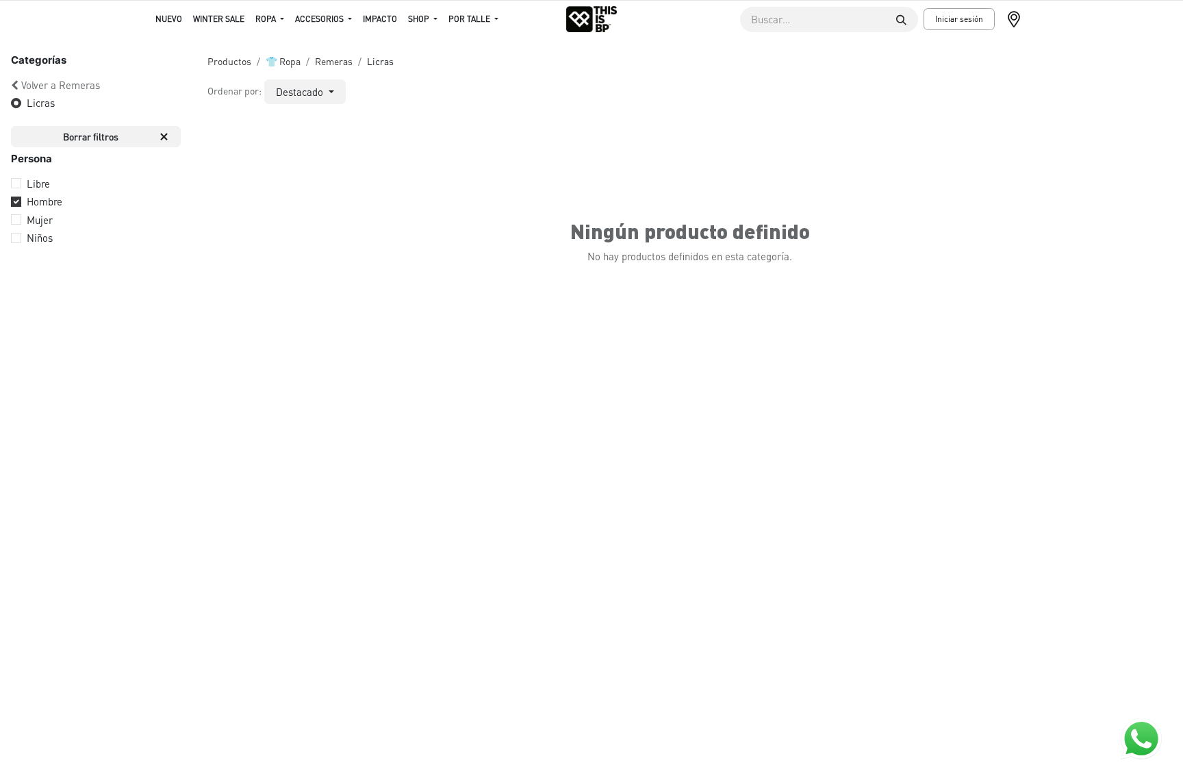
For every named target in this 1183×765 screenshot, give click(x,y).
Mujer (40, 220)
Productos (229, 61)
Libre (38, 183)
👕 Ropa (283, 61)
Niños (40, 237)
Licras (41, 103)
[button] (305, 92)
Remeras (334, 61)
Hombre (44, 201)
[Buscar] (901, 19)
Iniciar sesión (959, 19)
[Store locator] (1019, 19)
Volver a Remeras (60, 85)
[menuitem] (169, 19)
